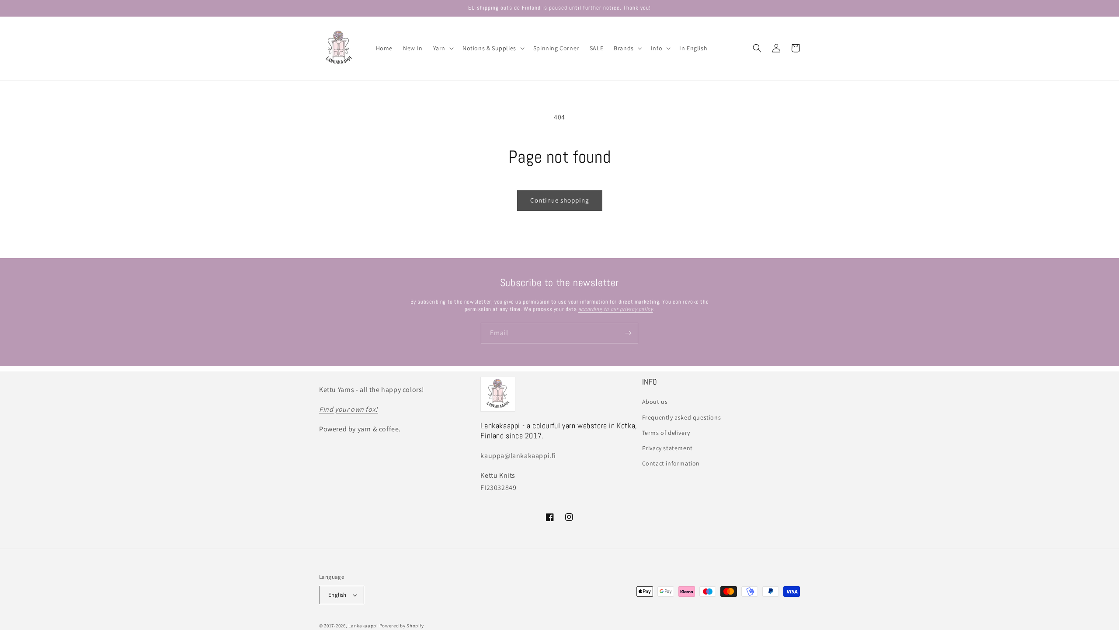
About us (655, 402)
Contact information (671, 463)
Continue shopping (559, 200)
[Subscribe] (628, 333)
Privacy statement (667, 448)
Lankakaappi (363, 626)
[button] (442, 48)
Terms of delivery (666, 433)
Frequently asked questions (681, 417)
